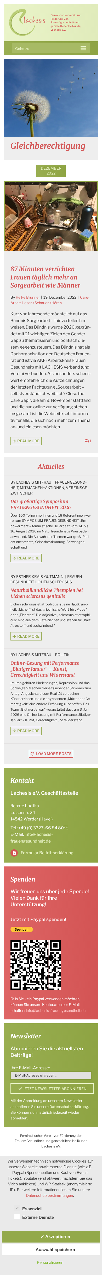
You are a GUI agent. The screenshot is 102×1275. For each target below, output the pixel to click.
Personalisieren (50, 1262)
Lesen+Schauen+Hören (42, 303)
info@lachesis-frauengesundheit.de (56, 1010)
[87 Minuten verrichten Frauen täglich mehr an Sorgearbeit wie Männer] (51, 216)
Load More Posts (53, 753)
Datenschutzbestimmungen (49, 1195)
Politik (62, 654)
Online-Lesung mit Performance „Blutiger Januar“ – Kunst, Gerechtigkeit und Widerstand (44, 669)
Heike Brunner (28, 297)
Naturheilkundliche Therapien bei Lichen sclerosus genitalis (46, 593)
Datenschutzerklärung (68, 1106)
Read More (28, 441)
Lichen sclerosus (53, 582)
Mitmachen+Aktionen (42, 487)
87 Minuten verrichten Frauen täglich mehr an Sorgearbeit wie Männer (45, 277)
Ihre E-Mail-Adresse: (30, 1067)
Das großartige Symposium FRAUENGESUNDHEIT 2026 (40, 504)
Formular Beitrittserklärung (47, 852)
